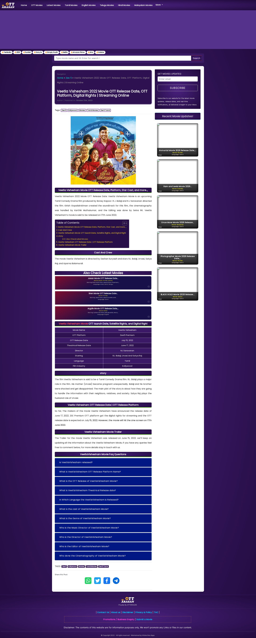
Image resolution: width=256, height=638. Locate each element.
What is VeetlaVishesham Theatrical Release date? (87, 490)
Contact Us (103, 612)
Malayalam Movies (143, 5)
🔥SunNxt (27, 52)
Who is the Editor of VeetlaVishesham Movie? (84, 546)
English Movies (89, 5)
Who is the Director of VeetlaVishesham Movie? (85, 537)
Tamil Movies (71, 5)
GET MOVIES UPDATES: (169, 73)
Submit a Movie (144, 619)
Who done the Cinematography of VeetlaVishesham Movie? (92, 555)
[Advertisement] (128, 30)
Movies (82, 110)
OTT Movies (37, 5)
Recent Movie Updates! (177, 116)
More (158, 4)
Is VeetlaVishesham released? (76, 462)
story (60, 236)
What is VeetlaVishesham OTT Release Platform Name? (90, 471)
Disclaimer (127, 612)
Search (196, 58)
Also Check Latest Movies (77, 239)
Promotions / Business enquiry (118, 619)
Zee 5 (69, 77)
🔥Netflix (64, 52)
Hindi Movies (124, 5)
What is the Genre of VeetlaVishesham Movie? (85, 518)
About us (115, 612)
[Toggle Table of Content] (123, 223)
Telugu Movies (107, 5)
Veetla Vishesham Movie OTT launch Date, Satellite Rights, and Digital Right (92, 233)
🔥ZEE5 (17, 52)
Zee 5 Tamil (105, 110)
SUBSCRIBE (177, 88)
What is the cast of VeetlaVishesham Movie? (84, 509)
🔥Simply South (51, 52)
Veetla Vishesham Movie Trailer (72, 245)
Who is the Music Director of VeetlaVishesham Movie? (89, 527)
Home (24, 5)
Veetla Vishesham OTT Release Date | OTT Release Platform (85, 242)
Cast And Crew (65, 230)
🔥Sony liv (38, 52)
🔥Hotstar (100, 52)
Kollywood (72, 110)
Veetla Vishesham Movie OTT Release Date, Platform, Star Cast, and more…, (92, 227)
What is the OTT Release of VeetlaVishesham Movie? (88, 481)
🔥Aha (90, 52)
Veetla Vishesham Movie (73, 323)
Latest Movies (54, 5)
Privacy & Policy (143, 612)
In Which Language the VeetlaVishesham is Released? (89, 499)
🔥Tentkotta (6, 52)
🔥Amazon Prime (78, 52)
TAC (156, 612)
